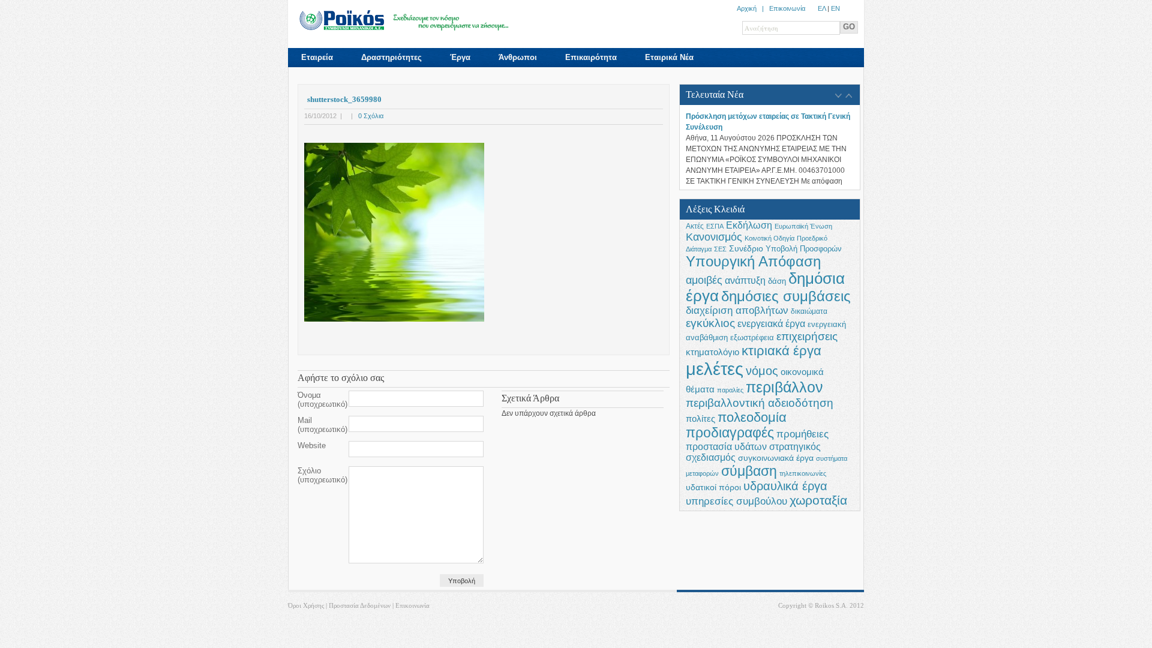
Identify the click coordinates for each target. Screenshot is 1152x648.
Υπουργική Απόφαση (753, 261)
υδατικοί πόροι (713, 487)
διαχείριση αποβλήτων (737, 310)
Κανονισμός (714, 237)
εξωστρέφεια (752, 338)
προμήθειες (802, 434)
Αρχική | (753, 8)
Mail (322, 425)
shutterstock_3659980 (344, 99)
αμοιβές (704, 280)
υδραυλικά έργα (785, 486)
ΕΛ (822, 8)
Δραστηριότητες (391, 57)
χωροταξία (818, 500)
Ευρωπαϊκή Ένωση (803, 226)
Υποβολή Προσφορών (804, 249)
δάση (777, 281)
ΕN (835, 8)
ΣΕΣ (720, 249)
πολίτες (700, 418)
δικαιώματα (809, 311)
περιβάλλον (784, 387)
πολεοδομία (752, 417)
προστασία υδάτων (726, 446)
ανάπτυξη (745, 280)
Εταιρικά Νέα (669, 57)
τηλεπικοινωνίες (802, 473)
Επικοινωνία (787, 8)
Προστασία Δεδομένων (360, 605)
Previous (838, 96)
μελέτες (714, 369)
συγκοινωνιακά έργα (776, 458)
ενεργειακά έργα (771, 323)
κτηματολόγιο (712, 352)
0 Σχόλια (370, 115)
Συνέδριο (746, 248)
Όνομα (322, 400)
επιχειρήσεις (807, 336)
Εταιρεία (317, 57)
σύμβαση (749, 471)
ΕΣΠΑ (715, 226)
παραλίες (730, 390)
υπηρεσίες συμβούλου (736, 501)
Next (848, 96)
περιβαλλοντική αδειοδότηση (759, 402)
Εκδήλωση (749, 225)
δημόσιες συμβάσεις (786, 296)
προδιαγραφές (730, 432)
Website (312, 445)
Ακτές (695, 226)
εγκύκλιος (710, 323)
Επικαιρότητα (591, 57)
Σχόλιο (322, 475)
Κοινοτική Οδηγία (769, 238)
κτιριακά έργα (781, 350)
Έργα (460, 57)
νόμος (762, 370)
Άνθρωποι (518, 57)
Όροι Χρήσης (306, 605)
